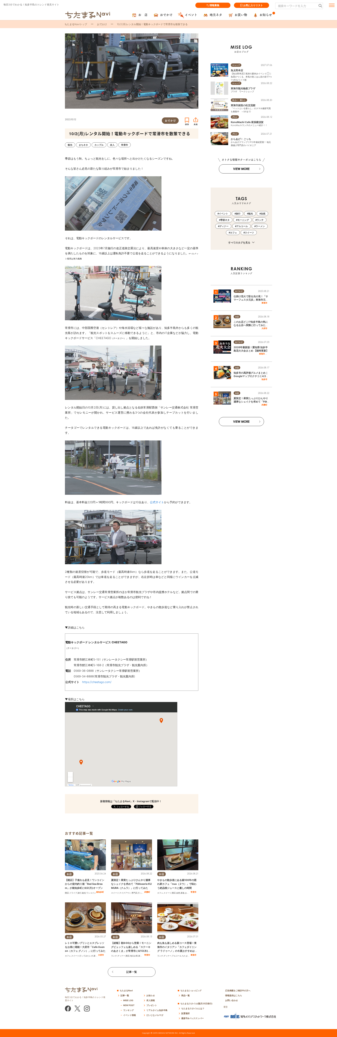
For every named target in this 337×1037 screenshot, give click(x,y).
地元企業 (134, 956)
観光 (84, 893)
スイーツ (115, 893)
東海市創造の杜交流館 (243, 105)
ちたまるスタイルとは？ (192, 1008)
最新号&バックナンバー (192, 1018)
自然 (178, 893)
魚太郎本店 (237, 70)
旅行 (79, 893)
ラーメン (260, 226)
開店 (67, 893)
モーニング (243, 219)
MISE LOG (128, 1000)
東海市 (193, 955)
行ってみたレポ (86, 956)
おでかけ (102, 24)
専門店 (134, 893)
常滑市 (193, 892)
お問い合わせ (231, 1000)
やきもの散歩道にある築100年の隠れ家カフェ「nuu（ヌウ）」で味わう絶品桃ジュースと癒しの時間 (176, 883)
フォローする (144, 806)
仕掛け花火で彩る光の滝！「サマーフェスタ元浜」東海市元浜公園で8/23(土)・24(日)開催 (251, 300)
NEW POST (128, 1005)
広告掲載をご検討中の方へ (237, 990)
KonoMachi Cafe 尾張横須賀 (247, 122)
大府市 (101, 955)
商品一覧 (185, 995)
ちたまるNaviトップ (76, 24)
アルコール (176, 956)
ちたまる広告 (188, 956)
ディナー (121, 956)
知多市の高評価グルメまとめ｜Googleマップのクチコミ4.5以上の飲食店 (251, 376)
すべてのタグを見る (239, 242)
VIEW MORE (241, 169)
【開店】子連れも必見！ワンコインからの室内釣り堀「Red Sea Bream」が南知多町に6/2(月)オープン (84, 883)
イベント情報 (129, 1015)
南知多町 (100, 892)
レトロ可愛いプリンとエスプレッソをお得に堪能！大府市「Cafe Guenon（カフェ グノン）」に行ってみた (85, 946)
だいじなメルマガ (154, 1015)
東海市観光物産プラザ (243, 88)
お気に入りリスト (253, 5)
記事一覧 (131, 972)
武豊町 (147, 892)
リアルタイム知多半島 (156, 1010)
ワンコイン (91, 893)
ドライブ (73, 893)
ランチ (114, 956)
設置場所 (185, 1013)
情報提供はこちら (233, 995)
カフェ (160, 893)
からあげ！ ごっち (241, 138)
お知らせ (150, 995)
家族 (182, 893)
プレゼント (151, 1005)
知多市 (264, 379)
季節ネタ (225, 219)
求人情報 (150, 1000)
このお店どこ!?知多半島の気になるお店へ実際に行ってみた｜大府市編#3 (251, 325)
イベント (223, 213)
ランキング (128, 1010)
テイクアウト (125, 893)
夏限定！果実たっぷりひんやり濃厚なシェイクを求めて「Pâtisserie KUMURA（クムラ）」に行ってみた (131, 883)
